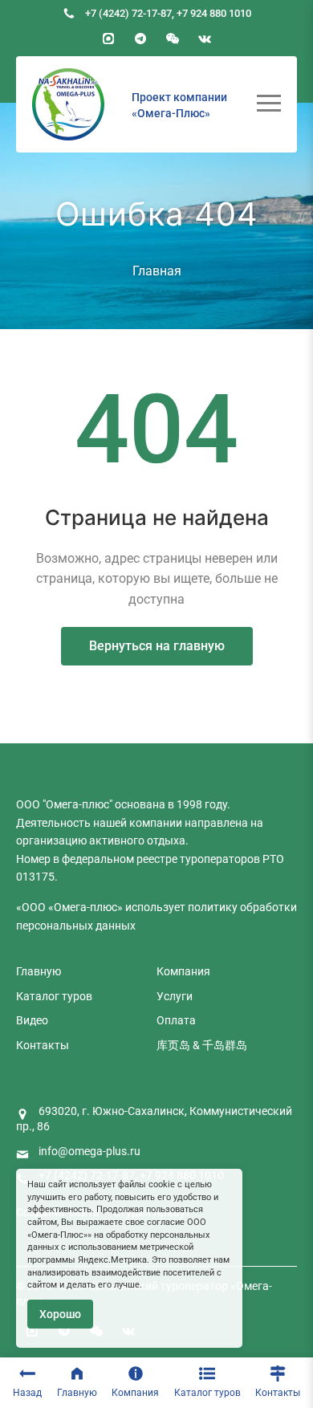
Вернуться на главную (157, 645)
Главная (156, 271)
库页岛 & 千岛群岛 (201, 1045)
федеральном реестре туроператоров (161, 859)
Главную (77, 1392)
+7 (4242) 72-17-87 (128, 13)
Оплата (176, 1020)
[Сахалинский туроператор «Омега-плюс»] (68, 104)
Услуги (174, 996)
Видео (32, 1020)
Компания (135, 1392)
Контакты (277, 1392)
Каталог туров (207, 1392)
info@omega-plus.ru (89, 1151)
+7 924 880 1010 (214, 13)
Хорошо (60, 1314)
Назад (27, 1392)
